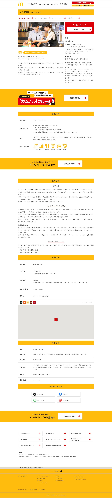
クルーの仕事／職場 (44, 4)
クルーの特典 (54, 4)
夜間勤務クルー (72, 18)
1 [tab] (41, 48)
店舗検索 (57, 476)
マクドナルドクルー (41, 18)
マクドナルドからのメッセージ (32, 4)
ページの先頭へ (55, 471)
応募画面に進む (79, 29)
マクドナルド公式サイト (23, 489)
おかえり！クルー (25, 18)
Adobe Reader (73, 456)
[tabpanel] (41, 34)
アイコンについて (87, 302)
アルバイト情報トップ (22, 476)
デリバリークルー (58, 18)
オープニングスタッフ (78, 476)
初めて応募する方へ (88, 5)
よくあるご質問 (77, 5)
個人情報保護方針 (33, 489)
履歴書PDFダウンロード (44, 454)
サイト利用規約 (42, 489)
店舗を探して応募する (83, 2)
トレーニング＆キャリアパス (63, 4)
